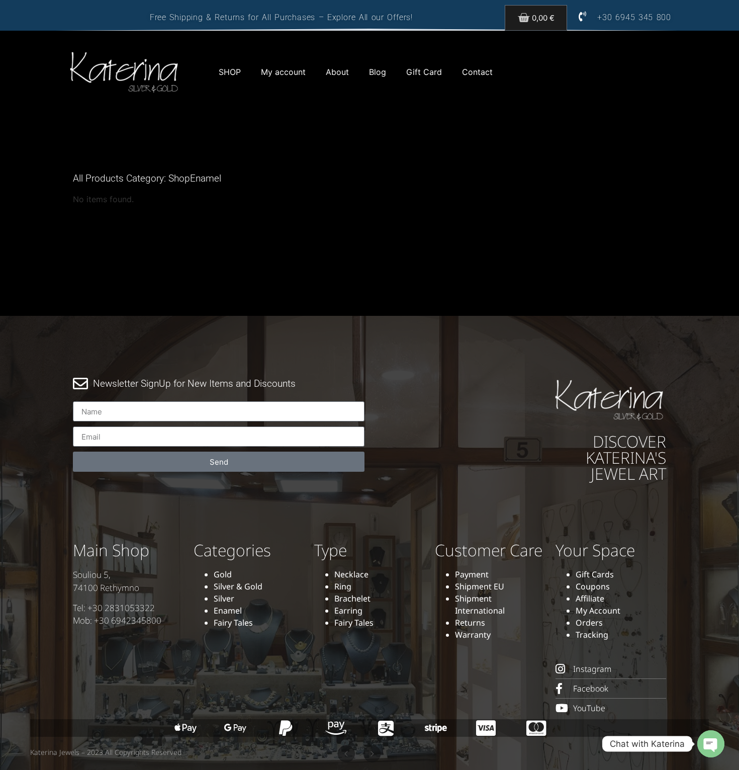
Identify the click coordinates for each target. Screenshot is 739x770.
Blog (377, 72)
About (337, 72)
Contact (477, 72)
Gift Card (424, 72)
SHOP (230, 72)
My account (283, 72)
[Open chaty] (710, 743)
